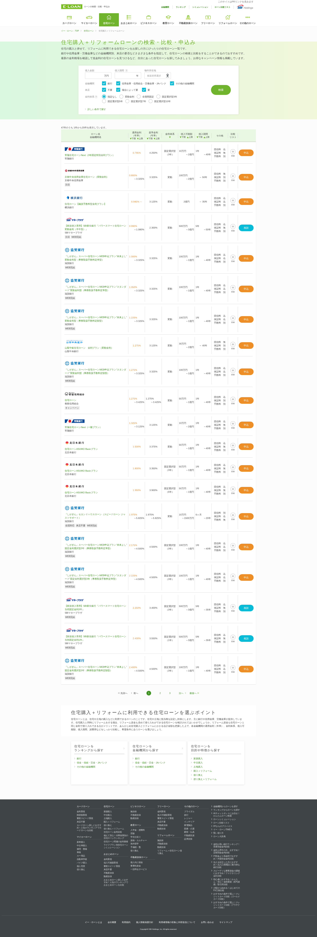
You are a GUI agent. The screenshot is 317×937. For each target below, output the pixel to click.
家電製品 (188, 825)
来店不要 (81, 822)
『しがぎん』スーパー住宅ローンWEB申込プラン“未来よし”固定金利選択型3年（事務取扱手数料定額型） (96, 669)
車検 (79, 852)
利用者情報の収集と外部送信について (177, 922)
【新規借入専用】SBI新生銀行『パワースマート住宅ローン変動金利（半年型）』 (95, 227)
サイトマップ (225, 922)
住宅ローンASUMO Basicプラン (81, 449)
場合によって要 (130, 90)
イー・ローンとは (93, 922)
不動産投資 (189, 835)
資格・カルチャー (138, 840)
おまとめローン (129, 23)
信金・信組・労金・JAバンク (92, 762)
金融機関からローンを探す (225, 806)
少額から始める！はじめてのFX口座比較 (226, 889)
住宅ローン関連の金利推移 (116, 841)
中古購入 (198, 762)
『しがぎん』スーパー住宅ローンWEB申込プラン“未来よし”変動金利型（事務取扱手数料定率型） (96, 258)
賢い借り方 (218, 833)
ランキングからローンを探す (226, 810)
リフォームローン (228, 23)
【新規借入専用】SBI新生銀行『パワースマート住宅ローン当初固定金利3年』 (95, 608)
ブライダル (189, 811)
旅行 (186, 815)
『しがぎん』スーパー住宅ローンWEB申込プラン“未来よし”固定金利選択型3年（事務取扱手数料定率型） (96, 546)
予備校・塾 (135, 847)
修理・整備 (82, 849)
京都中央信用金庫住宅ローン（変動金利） (87, 177)
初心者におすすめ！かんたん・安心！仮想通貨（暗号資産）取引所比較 (226, 882)
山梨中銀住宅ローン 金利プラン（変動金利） (89, 347)
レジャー (188, 818)
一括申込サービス (138, 869)
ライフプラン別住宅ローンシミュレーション (116, 846)
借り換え (198, 775)
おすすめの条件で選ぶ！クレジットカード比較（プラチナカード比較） (226, 905)
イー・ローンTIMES (222, 829)
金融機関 (165, 7)
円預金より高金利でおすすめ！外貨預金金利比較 (225, 857)
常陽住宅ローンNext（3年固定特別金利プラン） (90, 155)
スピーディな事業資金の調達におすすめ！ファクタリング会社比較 (226, 873)
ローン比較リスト (222, 7)
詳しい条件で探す (97, 109)
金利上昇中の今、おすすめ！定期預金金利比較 (226, 851)
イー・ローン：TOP (70, 31)
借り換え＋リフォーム (205, 779)
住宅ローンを (89, 748)
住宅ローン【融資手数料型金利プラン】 (85, 204)
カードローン (69, 23)
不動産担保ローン (188, 23)
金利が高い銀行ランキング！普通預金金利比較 (226, 845)
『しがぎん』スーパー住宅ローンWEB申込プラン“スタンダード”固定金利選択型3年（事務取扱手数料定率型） (95, 577)
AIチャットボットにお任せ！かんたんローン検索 (226, 814)
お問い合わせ (207, 922)
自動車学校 (82, 859)
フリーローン (208, 23)
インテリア (189, 822)
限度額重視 (82, 815)
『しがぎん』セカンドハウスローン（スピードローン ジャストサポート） (95, 516)
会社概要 (112, 922)
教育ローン (168, 23)
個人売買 (81, 866)
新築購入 (198, 758)
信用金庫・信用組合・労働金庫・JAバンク (144, 83)
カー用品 (81, 856)
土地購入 (198, 766)
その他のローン (248, 23)
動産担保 (108, 876)
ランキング (181, 7)
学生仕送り (135, 837)
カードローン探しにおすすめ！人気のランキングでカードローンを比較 (89, 828)
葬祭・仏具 (189, 832)
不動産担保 (109, 873)
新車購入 (81, 842)
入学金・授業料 (137, 830)
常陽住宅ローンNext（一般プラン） (83, 427)
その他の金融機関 (185, 83)
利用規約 (126, 922)
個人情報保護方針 (144, 922)
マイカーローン (89, 23)
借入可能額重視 (111, 862)
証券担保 (188, 839)
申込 (246, 152)
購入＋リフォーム (203, 771)
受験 (132, 833)
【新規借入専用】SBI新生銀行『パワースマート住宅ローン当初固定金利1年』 (95, 638)
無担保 (133, 811)
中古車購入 (82, 845)
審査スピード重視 (85, 818)
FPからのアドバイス (222, 826)
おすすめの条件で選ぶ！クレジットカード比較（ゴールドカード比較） (226, 896)
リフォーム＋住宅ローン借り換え (169, 852)
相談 (246, 227)
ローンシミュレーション (224, 819)
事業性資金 (135, 866)
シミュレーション (200, 7)
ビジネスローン (149, 23)
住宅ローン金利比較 (113, 832)
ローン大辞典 (219, 836)
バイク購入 (82, 862)
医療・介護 (189, 828)
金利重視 (81, 811)
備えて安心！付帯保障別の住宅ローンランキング (116, 836)
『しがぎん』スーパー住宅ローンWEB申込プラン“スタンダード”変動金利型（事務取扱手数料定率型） (95, 288)
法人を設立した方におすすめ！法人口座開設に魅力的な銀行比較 (226, 865)
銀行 (110, 83)
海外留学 (134, 843)
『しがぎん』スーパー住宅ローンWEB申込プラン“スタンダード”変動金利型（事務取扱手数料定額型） (95, 371)
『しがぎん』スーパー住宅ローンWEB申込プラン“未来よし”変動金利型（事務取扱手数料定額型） (96, 319)
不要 (110, 90)
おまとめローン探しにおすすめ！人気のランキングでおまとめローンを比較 (116, 882)
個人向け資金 (136, 862)
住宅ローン (109, 23)
